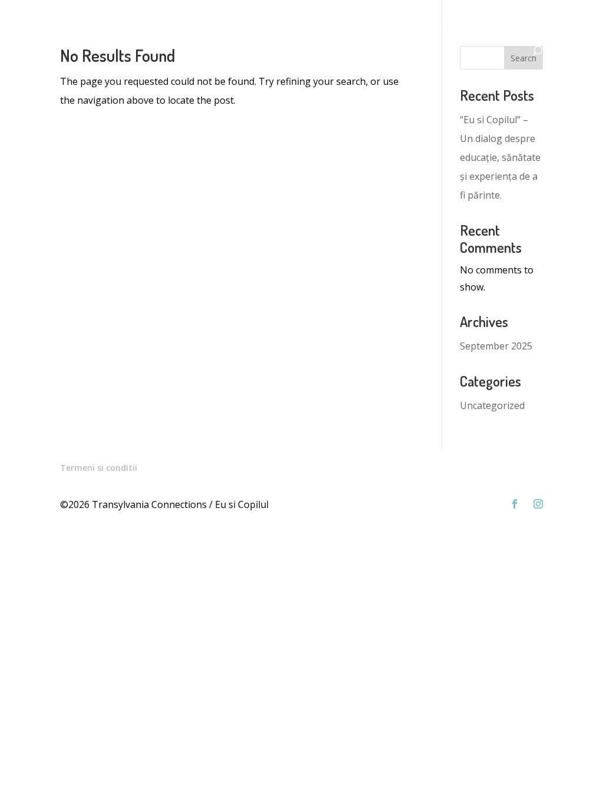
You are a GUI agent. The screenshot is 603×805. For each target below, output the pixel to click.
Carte (406, 24)
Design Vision (347, 24)
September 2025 (496, 345)
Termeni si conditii (98, 467)
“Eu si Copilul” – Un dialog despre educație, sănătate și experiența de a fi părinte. (500, 157)
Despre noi (459, 24)
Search (523, 58)
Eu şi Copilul (179, 24)
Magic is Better (267, 24)
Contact (517, 24)
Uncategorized (492, 405)
